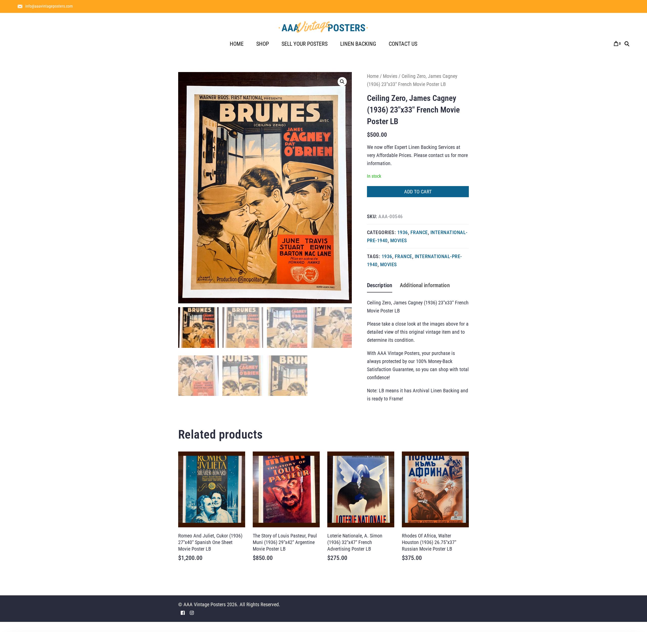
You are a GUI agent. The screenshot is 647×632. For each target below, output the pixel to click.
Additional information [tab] (425, 285)
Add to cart (418, 192)
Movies (390, 76)
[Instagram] (191, 612)
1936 (402, 232)
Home (373, 76)
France (419, 232)
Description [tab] (379, 285)
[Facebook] (182, 612)
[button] (342, 81)
